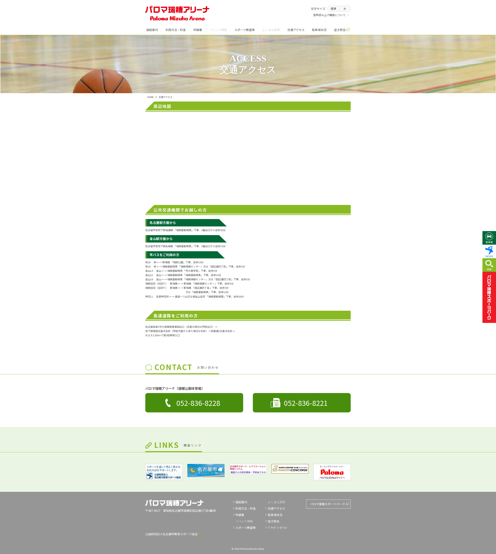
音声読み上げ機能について (329, 15)
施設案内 (152, 30)
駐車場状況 (319, 30)
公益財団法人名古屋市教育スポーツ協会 (171, 534)
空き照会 (340, 30)
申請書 (197, 30)
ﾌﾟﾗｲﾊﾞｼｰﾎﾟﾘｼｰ (278, 528)
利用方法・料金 (175, 30)
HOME (150, 97)
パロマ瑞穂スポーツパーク (489, 297)
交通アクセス (296, 30)
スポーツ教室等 (244, 30)
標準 (333, 9)
